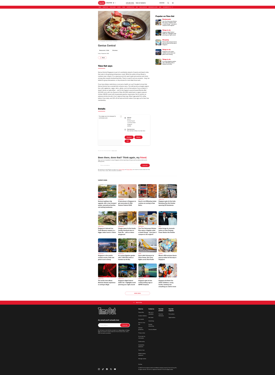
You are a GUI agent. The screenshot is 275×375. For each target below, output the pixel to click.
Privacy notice (141, 333)
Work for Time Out (141, 323)
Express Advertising (151, 325)
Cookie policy (141, 341)
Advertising (151, 321)
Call (128, 141)
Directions (129, 137)
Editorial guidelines (140, 328)
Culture (119, 7)
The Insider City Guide (167, 7)
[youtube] (115, 369)
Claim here (114, 150)
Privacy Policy (129, 169)
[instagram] (99, 369)
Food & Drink (113, 7)
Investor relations (142, 316)
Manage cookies (142, 358)
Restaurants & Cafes (153, 7)
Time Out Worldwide (161, 315)
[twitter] (111, 369)
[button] (121, 116)
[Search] (168, 3)
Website (138, 137)
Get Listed (150, 317)
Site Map (140, 364)
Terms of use (141, 350)
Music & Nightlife (143, 7)
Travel (123, 7)
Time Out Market (152, 329)
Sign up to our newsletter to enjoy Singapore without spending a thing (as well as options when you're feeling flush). (122, 161)
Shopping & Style (130, 7)
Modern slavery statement (142, 354)
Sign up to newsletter (150, 313)
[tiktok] (103, 369)
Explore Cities (130, 3)
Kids (137, 7)
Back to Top (139, 302)
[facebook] (107, 369)
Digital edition (172, 317)
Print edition (172, 314)
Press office (141, 312)
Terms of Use (121, 169)
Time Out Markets (141, 3)
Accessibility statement (141, 346)
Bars (160, 7)
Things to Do (105, 7)
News (100, 7)
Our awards (141, 319)
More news (137, 293)
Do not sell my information (141, 337)
